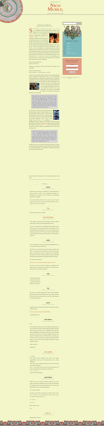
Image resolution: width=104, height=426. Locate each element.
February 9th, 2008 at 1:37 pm (48, 209)
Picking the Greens (44, 25)
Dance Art (48, 413)
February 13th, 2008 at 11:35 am (48, 304)
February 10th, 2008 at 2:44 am (48, 241)
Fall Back (68, 43)
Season (68, 51)
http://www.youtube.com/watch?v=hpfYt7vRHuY (40, 311)
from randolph (48, 352)
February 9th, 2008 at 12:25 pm (48, 188)
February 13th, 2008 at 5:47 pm (48, 353)
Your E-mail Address (72, 68)
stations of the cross (44, 124)
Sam (48, 208)
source (48, 141)
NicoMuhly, (55, 7)
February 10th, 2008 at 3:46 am (48, 275)
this (41, 116)
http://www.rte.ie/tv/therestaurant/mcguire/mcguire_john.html (42, 262)
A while (68, 46)
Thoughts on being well (71, 53)
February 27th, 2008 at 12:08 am (48, 379)
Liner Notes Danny (48, 217)
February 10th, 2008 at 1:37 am (48, 219)
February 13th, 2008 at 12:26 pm (48, 321)
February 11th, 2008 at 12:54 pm (48, 290)
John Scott (69, 48)
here (31, 399)
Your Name (72, 64)
